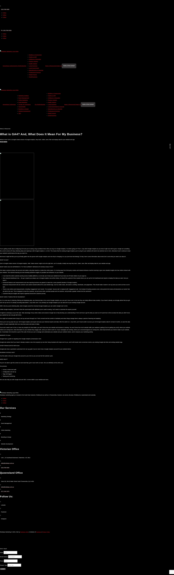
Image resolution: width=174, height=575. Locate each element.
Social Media (21, 106)
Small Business (33, 77)
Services (13, 66)
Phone (2, 561)
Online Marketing (23, 100)
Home (4, 66)
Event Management (23, 98)
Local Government (34, 68)
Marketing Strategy (23, 95)
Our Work (18, 66)
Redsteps (38, 532)
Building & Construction (35, 55)
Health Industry (33, 63)
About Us (8, 66)
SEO (19, 113)
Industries (23, 66)
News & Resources (50, 66)
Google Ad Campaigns (24, 104)
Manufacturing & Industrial (36, 70)
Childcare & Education (35, 59)
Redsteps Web (24, 532)
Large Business (33, 66)
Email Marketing (22, 102)
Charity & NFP (33, 57)
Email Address (4, 556)
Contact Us (59, 66)
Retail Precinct (33, 74)
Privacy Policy (46, 532)
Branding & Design (23, 109)
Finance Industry (33, 61)
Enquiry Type (3, 565)
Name (1, 552)
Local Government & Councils (56, 106)
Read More (3, 141)
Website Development (24, 111)
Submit (3, 569)
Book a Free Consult (69, 65)
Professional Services (35, 72)
